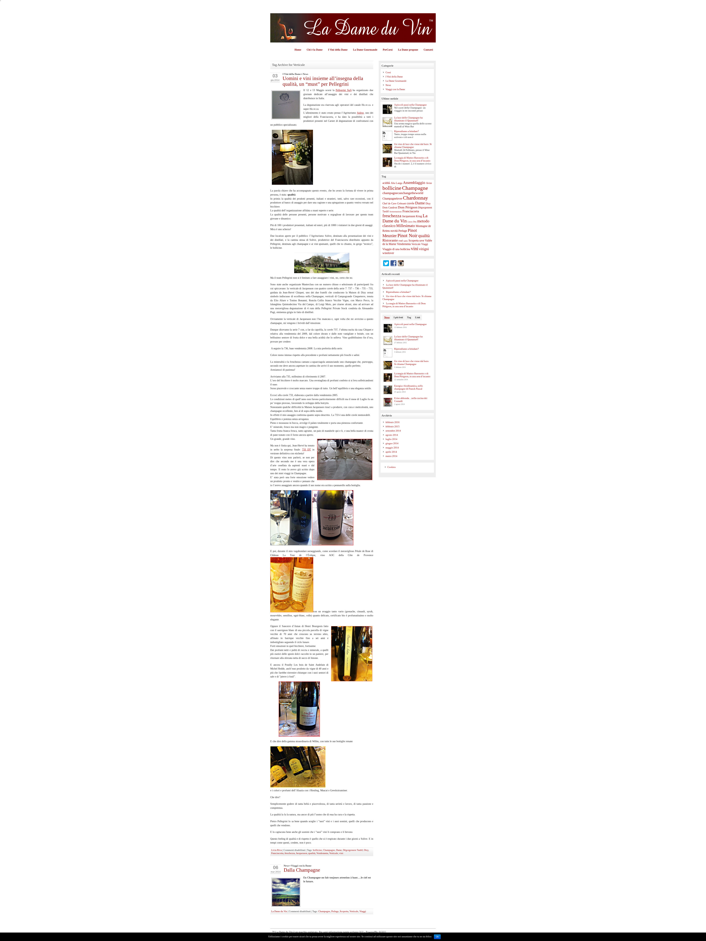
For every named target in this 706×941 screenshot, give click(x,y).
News (305, 74)
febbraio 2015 (393, 426)
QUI (361, 932)
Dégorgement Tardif (353, 850)
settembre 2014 (393, 430)
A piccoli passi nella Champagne (410, 104)
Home (298, 49)
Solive (360, 112)
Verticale (333, 853)
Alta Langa (396, 183)
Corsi (388, 72)
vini (341, 853)
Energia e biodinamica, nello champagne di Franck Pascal (408, 387)
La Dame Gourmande (365, 49)
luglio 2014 (391, 439)
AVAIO (382, 932)
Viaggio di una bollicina (396, 249)
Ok (437, 936)
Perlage (335, 911)
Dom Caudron (389, 207)
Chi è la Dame (314, 49)
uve (421, 240)
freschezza (290, 853)
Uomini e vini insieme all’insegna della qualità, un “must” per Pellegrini (323, 81)
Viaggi (362, 911)
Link (417, 317)
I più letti (398, 317)
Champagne (329, 850)
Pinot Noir (407, 235)
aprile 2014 (391, 451)
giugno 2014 (392, 443)
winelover (388, 253)
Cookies (391, 467)
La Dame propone (408, 49)
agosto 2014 (392, 435)
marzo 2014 (391, 456)
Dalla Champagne (302, 870)
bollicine (317, 850)
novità (394, 230)
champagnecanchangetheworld (402, 193)
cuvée (410, 203)
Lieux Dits (412, 222)
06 (275, 867)
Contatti (428, 49)
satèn (406, 241)
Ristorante (390, 240)
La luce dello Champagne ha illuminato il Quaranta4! (408, 119)
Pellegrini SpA (344, 90)
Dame (339, 850)
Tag (409, 317)
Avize (429, 183)
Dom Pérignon (407, 207)
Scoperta (344, 911)
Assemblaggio (414, 182)
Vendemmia (322, 853)
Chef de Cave (389, 203)
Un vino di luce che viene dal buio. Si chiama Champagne (413, 145)
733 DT (306, 449)
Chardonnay (415, 198)
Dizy (366, 850)
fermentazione (396, 212)
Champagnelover (392, 198)
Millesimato (405, 225)
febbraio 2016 (393, 422)
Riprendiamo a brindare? (406, 131)
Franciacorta (277, 853)
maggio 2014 (392, 447)
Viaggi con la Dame (301, 865)
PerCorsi (388, 49)
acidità (386, 183)
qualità (311, 853)
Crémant (401, 203)
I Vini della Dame (337, 49)
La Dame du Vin (279, 911)
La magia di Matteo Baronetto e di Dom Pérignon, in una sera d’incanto (412, 159)
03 (275, 75)
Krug (419, 216)
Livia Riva (276, 850)
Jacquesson (301, 853)
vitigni (424, 249)
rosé (401, 240)
